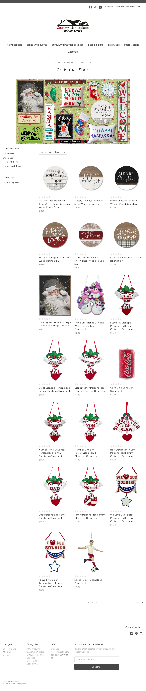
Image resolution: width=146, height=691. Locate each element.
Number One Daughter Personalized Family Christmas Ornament (52, 452)
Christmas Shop (84, 62)
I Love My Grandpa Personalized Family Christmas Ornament (122, 325)
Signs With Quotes (37, 45)
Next (138, 602)
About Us (73, 52)
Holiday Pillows (10, 162)
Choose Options (90, 301)
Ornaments (8, 153)
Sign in (119, 6)
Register (130, 6)
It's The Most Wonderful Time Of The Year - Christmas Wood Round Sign (55, 203)
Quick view (55, 173)
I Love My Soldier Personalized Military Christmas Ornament (50, 583)
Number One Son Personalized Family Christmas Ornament (86, 452)
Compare (54, 178)
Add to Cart (55, 183)
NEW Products (14, 45)
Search (109, 6)
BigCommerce (18, 681)
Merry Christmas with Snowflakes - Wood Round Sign (89, 260)
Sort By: (43, 152)
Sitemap (7, 655)
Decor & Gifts (96, 45)
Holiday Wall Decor (12, 166)
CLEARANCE (114, 45)
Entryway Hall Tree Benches (68, 45)
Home (57, 62)
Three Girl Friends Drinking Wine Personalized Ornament (89, 325)
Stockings (8, 158)
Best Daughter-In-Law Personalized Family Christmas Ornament (122, 452)
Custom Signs (131, 45)
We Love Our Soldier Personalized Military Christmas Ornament (122, 517)
